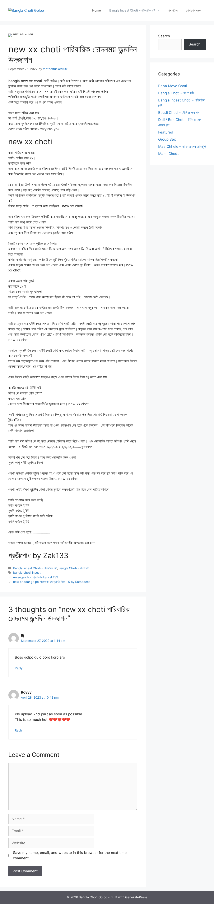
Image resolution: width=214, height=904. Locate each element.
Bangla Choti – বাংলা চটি (176, 93)
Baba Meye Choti (172, 86)
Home (96, 10)
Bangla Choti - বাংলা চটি (74, 568)
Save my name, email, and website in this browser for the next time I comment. (71, 855)
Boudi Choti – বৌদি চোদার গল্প (178, 112)
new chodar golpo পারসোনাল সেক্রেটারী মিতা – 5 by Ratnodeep (51, 582)
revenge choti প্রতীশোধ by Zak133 (35, 577)
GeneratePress (136, 897)
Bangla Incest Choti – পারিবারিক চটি (132, 10)
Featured (165, 132)
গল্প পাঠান (173, 10)
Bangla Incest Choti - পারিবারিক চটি (35, 568)
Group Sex (167, 139)
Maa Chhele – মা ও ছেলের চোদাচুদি (182, 146)
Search (164, 36)
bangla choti (22, 572)
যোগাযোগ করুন (193, 10)
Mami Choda (169, 154)
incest (36, 572)
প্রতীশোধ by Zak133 (38, 555)
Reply (19, 668)
